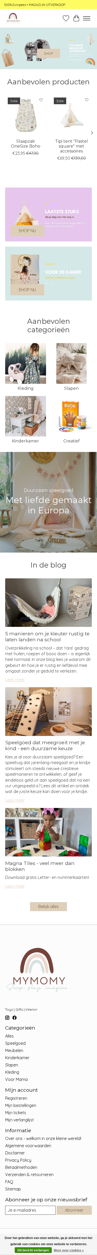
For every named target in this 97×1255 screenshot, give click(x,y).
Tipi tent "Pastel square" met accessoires (71, 146)
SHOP (48, 53)
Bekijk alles (48, 906)
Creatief (71, 441)
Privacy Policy (18, 1160)
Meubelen (14, 1050)
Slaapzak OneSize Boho (25, 144)
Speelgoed (15, 1043)
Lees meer (15, 679)
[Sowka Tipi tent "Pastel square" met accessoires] (71, 115)
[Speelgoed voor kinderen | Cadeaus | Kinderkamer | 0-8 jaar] (13, 18)
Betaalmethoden (21, 1167)
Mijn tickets (15, 1112)
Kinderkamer (25, 441)
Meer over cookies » (69, 1250)
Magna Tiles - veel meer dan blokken (39, 866)
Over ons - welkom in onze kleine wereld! (43, 1138)
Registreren (16, 1098)
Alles (9, 1036)
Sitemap (13, 1189)
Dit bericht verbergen (33, 1250)
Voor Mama (16, 1079)
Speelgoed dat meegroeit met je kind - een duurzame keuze (45, 745)
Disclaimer (15, 1152)
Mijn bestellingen (20, 1105)
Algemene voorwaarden (28, 1145)
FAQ (9, 1181)
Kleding (26, 388)
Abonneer (74, 1210)
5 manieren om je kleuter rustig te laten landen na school (47, 636)
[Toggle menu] (86, 18)
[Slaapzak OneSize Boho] (25, 115)
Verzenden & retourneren (29, 1174)
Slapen (71, 388)
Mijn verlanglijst (19, 1119)
